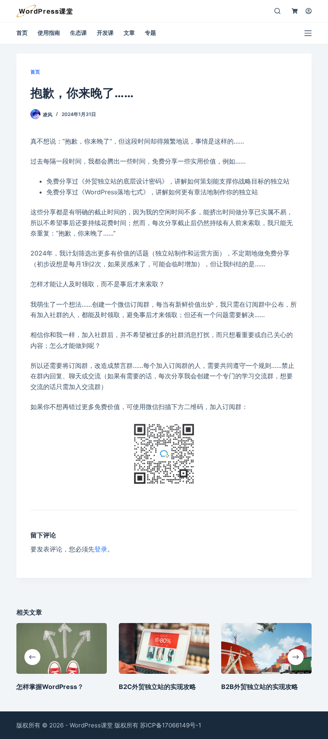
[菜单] (308, 33)
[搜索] (277, 11)
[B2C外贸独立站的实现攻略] (164, 648)
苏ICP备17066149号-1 (170, 725)
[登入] (309, 11)
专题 (150, 32)
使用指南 (49, 32)
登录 (100, 549)
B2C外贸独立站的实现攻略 (157, 687)
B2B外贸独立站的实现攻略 (259, 687)
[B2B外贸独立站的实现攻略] (266, 648)
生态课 (78, 32)
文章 (129, 32)
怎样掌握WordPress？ (50, 687)
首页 (22, 32)
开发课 (105, 32)
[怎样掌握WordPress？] (61, 648)
